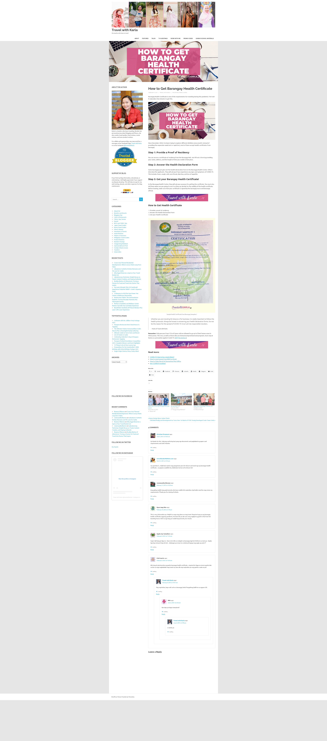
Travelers (117, 250)
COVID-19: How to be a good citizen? (162, 357)
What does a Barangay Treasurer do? (203, 406)
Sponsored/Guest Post (121, 246)
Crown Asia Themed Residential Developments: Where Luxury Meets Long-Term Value (126, 265)
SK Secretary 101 (175, 406)
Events (116, 221)
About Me (117, 211)
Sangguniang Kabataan (121, 243)
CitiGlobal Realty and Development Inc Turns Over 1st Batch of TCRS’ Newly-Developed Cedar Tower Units (182, 420)
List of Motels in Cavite (121, 335)
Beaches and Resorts (120, 213)
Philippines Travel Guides (179, 92)
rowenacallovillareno (120, 417)
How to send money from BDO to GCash (163, 359)
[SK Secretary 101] (181, 399)
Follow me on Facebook (122, 396)
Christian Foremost (163, 434)
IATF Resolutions (180, 338)
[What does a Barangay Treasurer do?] (204, 399)
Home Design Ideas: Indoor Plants (159, 418)
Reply (152, 450)
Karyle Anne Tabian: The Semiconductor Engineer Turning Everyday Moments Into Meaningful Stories (125, 299)
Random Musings (119, 241)
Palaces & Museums (120, 235)
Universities (117, 252)
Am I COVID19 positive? (158, 363)
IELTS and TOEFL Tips (120, 223)
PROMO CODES (188, 38)
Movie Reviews (118, 233)
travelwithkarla (128, 497)
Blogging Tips (118, 215)
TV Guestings (163, 38)
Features (145, 38)
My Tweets (115, 447)
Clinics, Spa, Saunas (120, 219)
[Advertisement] (127, 379)
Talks (153, 38)
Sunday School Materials (205, 38)
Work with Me (175, 38)
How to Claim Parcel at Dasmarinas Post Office (165, 361)
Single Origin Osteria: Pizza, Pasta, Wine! (126, 351)
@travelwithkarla (129, 145)
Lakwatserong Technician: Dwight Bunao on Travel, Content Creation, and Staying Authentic (125, 428)
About (137, 38)
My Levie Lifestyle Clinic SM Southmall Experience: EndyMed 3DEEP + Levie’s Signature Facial (127, 289)
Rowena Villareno (119, 411)
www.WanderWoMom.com (165, 458)
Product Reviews (119, 239)
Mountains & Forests (120, 231)
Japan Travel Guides (120, 225)
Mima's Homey (118, 229)
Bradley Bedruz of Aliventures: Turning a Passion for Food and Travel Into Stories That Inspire (125, 283)
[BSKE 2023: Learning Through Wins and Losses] (158, 399)
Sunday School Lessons (121, 248)
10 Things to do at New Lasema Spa (125, 345)
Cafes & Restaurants (120, 217)
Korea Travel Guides (120, 227)
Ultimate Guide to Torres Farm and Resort (126, 333)
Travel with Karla (125, 30)
